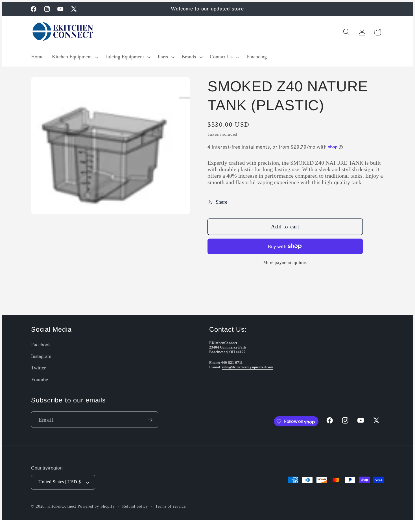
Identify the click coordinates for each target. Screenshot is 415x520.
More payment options (285, 262)
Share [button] (221, 202)
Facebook (41, 344)
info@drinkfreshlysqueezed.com (247, 367)
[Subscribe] (150, 420)
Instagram (41, 356)
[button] (74, 57)
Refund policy (135, 506)
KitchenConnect (61, 506)
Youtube (39, 379)
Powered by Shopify (96, 506)
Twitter (38, 368)
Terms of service (170, 506)
